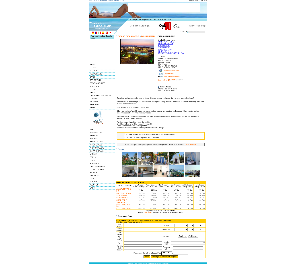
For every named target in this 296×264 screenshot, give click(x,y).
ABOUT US (94, 185)
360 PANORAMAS (96, 151)
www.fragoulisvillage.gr (172, 76)
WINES (92, 92)
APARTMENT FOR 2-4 (166, 42)
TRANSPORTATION (97, 166)
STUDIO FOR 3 (164, 47)
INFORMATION (96, 132)
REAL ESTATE (95, 86)
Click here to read (142, 138)
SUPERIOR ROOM (165, 44)
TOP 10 (93, 157)
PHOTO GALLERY (97, 148)
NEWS (92, 179)
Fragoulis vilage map (171, 70)
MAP (91, 129)
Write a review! (191, 144)
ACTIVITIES (94, 163)
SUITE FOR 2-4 (164, 51)
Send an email (169, 74)
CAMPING (94, 98)
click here (147, 212)
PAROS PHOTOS (164, 19)
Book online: (163, 80)
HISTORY (93, 160)
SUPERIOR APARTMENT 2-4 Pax (171, 53)
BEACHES (94, 139)
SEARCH (93, 182)
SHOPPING (94, 102)
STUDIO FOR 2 (164, 45)
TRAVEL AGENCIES (97, 83)
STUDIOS (93, 71)
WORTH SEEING (96, 142)
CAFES (92, 77)
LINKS (92, 188)
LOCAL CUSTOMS (97, 169)
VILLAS (92, 108)
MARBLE (93, 154)
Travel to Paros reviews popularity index (160, 134)
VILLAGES (94, 136)
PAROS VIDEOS (96, 145)
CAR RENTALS (95, 80)
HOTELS (93, 68)
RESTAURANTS (96, 74)
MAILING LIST (150, 19)
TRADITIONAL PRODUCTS (100, 95)
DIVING (93, 89)
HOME (132, 19)
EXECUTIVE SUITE (165, 49)
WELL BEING (95, 105)
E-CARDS (140, 19)
